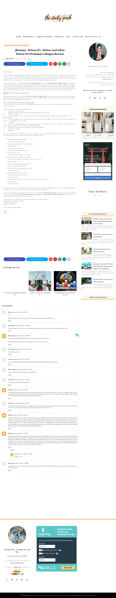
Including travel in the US (51, 550)
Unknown (10, 390)
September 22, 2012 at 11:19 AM (21, 359)
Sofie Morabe (11, 325)
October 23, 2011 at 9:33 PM (20, 312)
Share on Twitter (38, 64)
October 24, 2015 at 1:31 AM (20, 433)
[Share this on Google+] (51, 64)
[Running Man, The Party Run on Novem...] (65, 281)
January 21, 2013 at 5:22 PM (21, 389)
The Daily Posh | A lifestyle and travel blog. (54, 595)
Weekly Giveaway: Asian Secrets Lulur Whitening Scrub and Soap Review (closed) (102, 221)
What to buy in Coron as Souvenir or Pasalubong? (103, 236)
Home (18, 37)
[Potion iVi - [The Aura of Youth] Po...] (40, 281)
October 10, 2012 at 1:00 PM (23, 379)
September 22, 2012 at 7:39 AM (23, 349)
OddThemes (91, 595)
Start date (41, 556)
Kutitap (10, 312)
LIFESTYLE (59, 37)
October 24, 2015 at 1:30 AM (20, 415)
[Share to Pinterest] (69, 64)
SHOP (68, 37)
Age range (42, 543)
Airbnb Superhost (106, 79)
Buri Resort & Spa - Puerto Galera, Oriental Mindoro (103, 281)
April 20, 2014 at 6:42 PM (22, 403)
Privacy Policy (91, 37)
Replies (12, 450)
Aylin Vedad (10, 59)
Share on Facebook (15, 64)
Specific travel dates (49, 553)
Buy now (68, 568)
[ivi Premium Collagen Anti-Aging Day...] (15, 281)
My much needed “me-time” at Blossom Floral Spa (102, 250)
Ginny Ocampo (12, 369)
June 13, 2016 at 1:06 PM (25, 454)
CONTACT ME (77, 37)
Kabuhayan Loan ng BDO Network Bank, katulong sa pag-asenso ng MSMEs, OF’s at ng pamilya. (103, 266)
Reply (9, 320)
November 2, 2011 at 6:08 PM (22, 335)
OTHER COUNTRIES (43, 37)
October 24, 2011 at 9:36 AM (23, 325)
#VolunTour (17, 567)
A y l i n (111, 72)
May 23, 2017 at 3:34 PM (22, 463)
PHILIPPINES (28, 37)
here (24, 75)
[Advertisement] (40, 235)
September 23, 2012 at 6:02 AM (24, 369)
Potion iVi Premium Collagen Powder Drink (16, 45)
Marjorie (10, 415)
